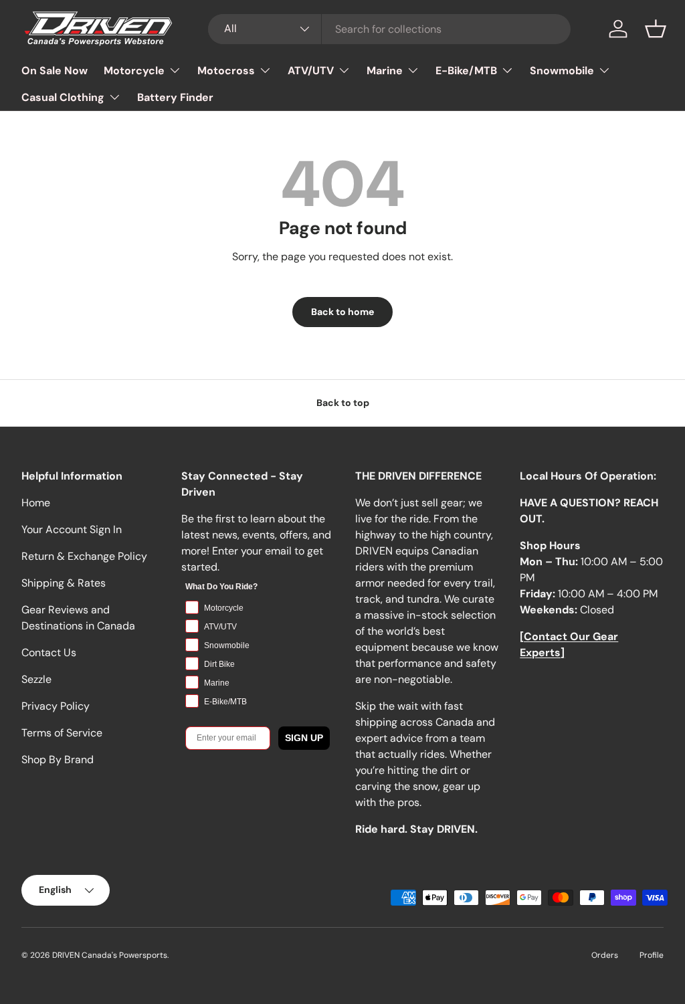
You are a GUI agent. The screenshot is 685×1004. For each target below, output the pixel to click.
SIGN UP (304, 737)
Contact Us (48, 652)
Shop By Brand (57, 759)
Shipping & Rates (63, 583)
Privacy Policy (55, 706)
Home (35, 503)
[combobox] (389, 29)
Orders (604, 955)
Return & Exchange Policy (84, 556)
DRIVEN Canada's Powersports (109, 955)
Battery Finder (175, 97)
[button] (655, 28)
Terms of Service (61, 733)
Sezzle (36, 679)
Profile (652, 955)
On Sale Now (54, 71)
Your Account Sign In (71, 529)
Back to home (342, 312)
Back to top (342, 403)
